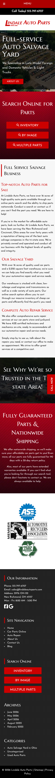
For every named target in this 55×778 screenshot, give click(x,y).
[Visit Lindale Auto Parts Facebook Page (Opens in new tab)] (6, 608)
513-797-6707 (19, 586)
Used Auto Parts (16, 755)
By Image (29, 135)
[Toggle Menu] (4, 4)
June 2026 (13, 712)
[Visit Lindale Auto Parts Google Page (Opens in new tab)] (11, 608)
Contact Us (13, 643)
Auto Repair (14, 635)
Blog (9, 646)
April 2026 (13, 719)
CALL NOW (52, 384)
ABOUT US (13, 81)
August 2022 (14, 723)
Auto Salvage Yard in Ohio (22, 748)
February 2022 (15, 727)
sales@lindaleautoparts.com (26, 589)
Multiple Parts (29, 145)
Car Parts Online (16, 632)
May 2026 (13, 716)
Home (10, 628)
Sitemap (38, 770)
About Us (12, 639)
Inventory (28, 125)
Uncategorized (15, 751)
